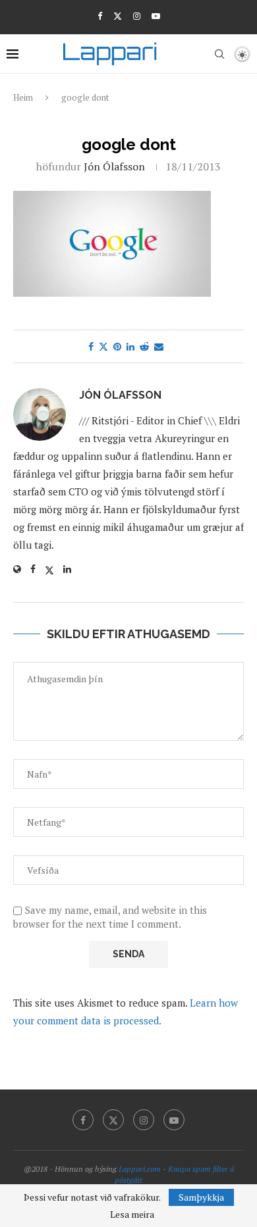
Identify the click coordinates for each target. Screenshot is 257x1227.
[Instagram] (136, 16)
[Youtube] (156, 16)
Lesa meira (132, 1214)
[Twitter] (117, 16)
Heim (23, 97)
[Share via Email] (158, 346)
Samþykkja (201, 1197)
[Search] (219, 54)
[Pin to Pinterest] (117, 346)
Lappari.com (140, 1169)
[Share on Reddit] (144, 346)
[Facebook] (100, 16)
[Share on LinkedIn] (130, 346)
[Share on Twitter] (103, 346)
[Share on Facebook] (91, 346)
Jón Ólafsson (114, 166)
